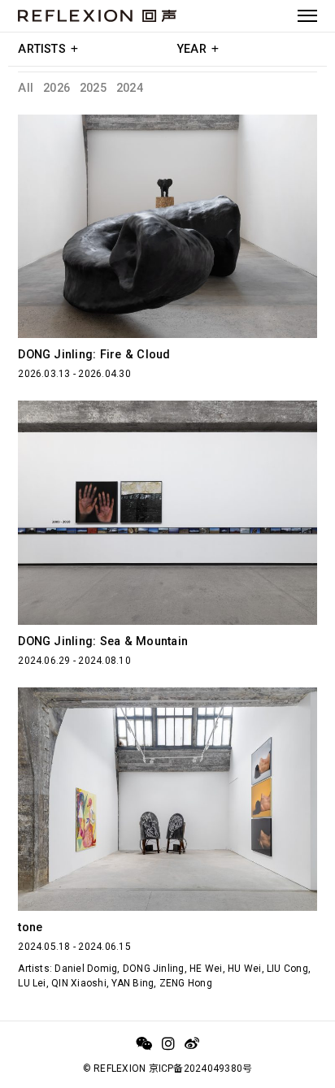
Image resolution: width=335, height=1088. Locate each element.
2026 (56, 88)
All (25, 88)
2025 (93, 88)
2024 (129, 88)
